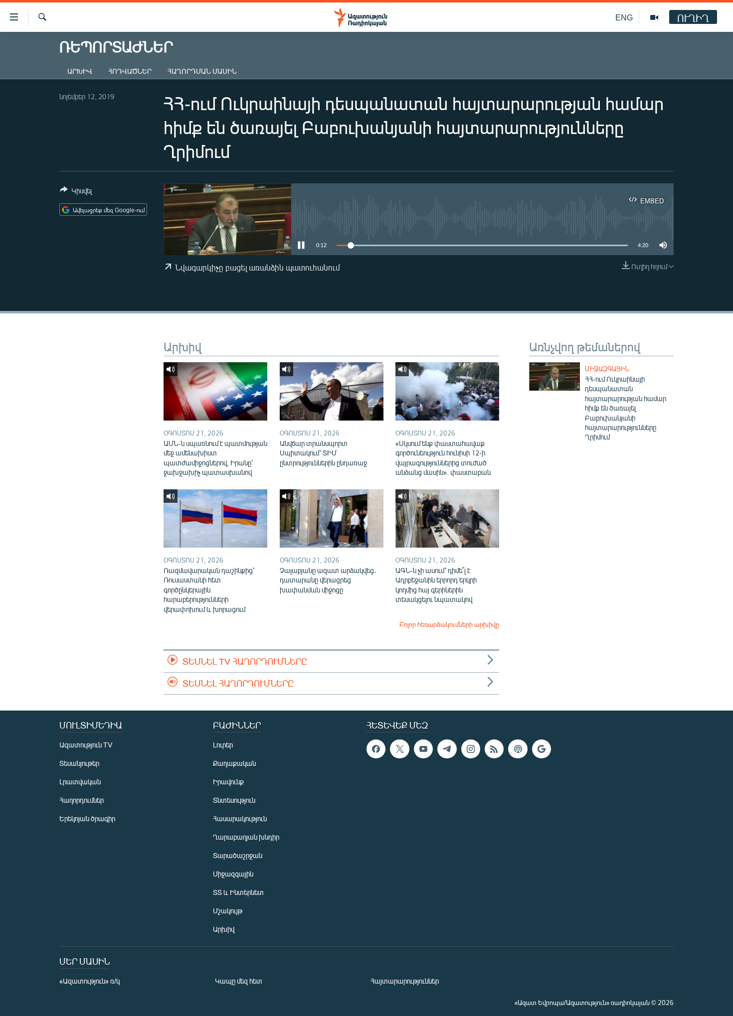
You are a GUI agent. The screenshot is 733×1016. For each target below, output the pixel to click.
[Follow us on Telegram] (446, 748)
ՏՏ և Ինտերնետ (238, 892)
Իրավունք (228, 781)
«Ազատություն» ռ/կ (89, 981)
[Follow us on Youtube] (423, 748)
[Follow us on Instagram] (470, 748)
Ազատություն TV (85, 744)
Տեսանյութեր (79, 763)
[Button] (76, 192)
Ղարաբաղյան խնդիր (246, 837)
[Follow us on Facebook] (375, 748)
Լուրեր (223, 744)
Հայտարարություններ (404, 981)
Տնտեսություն (234, 800)
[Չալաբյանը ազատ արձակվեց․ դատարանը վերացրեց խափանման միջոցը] (331, 518)
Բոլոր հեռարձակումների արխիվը (449, 624)
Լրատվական (80, 781)
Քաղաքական (234, 763)
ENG (624, 17)
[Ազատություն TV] (654, 17)
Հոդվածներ (130, 71)
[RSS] (494, 748)
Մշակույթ (227, 910)
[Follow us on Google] (541, 748)
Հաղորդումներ (81, 800)
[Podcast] (517, 748)
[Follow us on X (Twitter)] (399, 748)
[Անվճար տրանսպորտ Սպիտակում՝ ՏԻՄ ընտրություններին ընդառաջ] (331, 391)
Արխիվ (79, 71)
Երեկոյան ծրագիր (87, 818)
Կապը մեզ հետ (238, 981)
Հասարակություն (240, 818)
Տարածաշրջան (237, 855)
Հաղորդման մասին (202, 71)
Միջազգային (607, 369)
